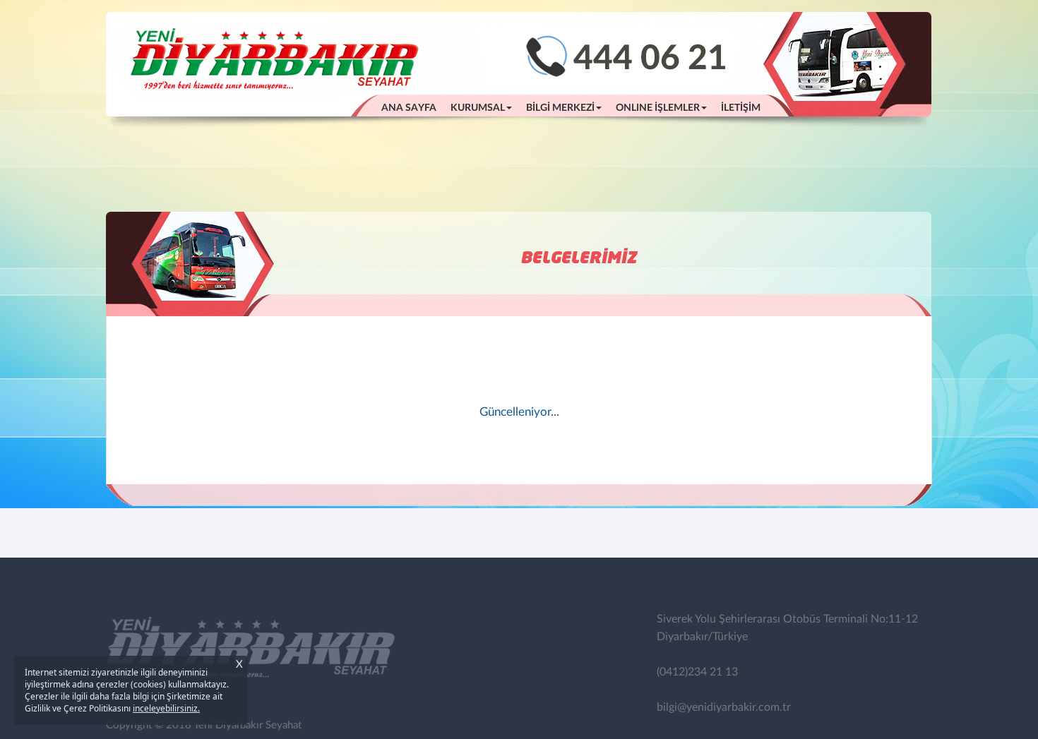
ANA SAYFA (412, 107)
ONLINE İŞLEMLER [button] (658, 108)
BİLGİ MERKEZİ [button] (560, 108)
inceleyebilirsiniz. (166, 708)
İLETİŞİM (740, 108)
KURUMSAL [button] (478, 108)
